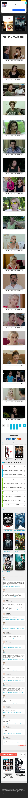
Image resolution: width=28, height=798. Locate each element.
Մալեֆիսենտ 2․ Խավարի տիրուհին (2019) (14, 723)
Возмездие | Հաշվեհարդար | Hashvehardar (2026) (14, 619)
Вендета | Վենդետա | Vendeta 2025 (12, 586)
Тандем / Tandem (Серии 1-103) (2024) (12, 712)
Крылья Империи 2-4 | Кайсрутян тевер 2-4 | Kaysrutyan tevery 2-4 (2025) (14, 638)
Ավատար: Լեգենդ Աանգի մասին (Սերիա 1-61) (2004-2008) (14, 609)
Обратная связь (10, 785)
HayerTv (4, 785)
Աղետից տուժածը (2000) (10, 596)
